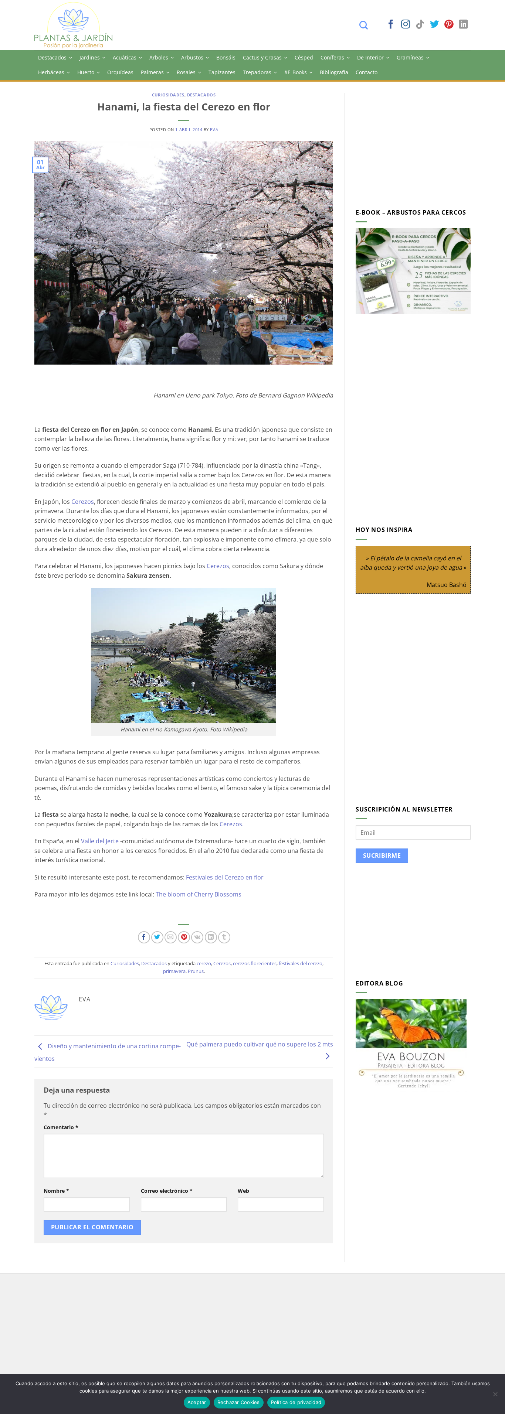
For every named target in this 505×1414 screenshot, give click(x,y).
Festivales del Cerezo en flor (225, 877)
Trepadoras (257, 72)
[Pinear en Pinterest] (184, 937)
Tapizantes (222, 72)
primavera (174, 971)
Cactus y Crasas (262, 57)
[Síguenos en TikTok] (420, 25)
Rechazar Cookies (238, 1402)
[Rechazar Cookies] (495, 1396)
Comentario (61, 1127)
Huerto (85, 72)
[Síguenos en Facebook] (390, 25)
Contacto (366, 72)
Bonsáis (225, 57)
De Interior (370, 57)
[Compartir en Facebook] (144, 937)
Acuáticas (124, 57)
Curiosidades (168, 95)
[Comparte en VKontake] (197, 937)
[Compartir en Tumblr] (224, 937)
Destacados (52, 57)
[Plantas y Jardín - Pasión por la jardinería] (78, 25)
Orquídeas (120, 72)
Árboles (158, 57)
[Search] (367, 25)
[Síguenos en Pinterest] (448, 25)
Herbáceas (51, 72)
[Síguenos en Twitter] (434, 25)
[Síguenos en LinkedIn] (463, 25)
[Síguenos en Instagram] (405, 25)
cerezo (204, 963)
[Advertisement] (418, 144)
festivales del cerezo (300, 963)
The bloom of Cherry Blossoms (199, 894)
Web (243, 1190)
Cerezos (82, 502)
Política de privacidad (296, 1402)
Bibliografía (334, 72)
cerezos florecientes (255, 963)
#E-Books (295, 72)
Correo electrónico (167, 1190)
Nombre (56, 1190)
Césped (304, 57)
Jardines (89, 57)
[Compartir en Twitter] (157, 937)
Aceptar (196, 1402)
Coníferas (332, 57)
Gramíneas (410, 57)
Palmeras (152, 72)
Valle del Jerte (100, 841)
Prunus (196, 971)
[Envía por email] (171, 937)
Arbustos (192, 57)
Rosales (186, 72)
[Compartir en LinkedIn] (211, 937)
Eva (214, 129)
